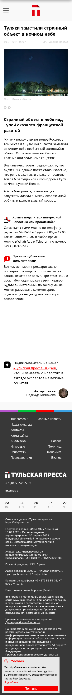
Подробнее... (12, 682)
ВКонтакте (11, 490)
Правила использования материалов (28, 619)
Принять (31, 688)
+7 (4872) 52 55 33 (18, 483)
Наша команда (21, 424)
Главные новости (49, 419)
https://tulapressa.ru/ (17, 522)
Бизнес (56, 457)
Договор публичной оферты (22, 622)
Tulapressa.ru (20, 419)
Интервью (18, 446)
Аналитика (18, 441)
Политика (54, 446)
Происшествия (21, 457)
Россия (56, 441)
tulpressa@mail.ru (42, 590)
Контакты (17, 430)
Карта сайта (19, 435)
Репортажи (18, 452)
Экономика (53, 452)
